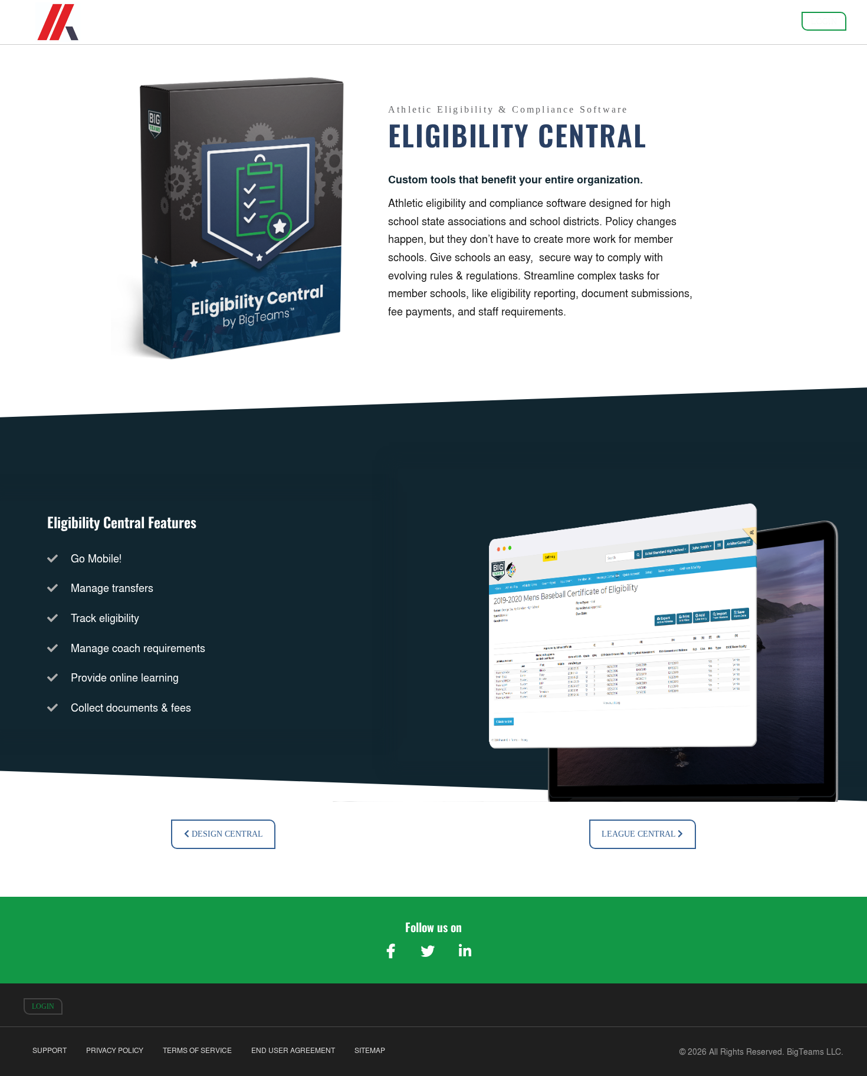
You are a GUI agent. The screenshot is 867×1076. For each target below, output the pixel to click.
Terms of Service (197, 1050)
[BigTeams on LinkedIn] (465, 951)
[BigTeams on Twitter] (427, 951)
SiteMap (369, 1050)
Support (49, 1050)
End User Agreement (293, 1050)
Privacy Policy (114, 1050)
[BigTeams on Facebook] (390, 951)
